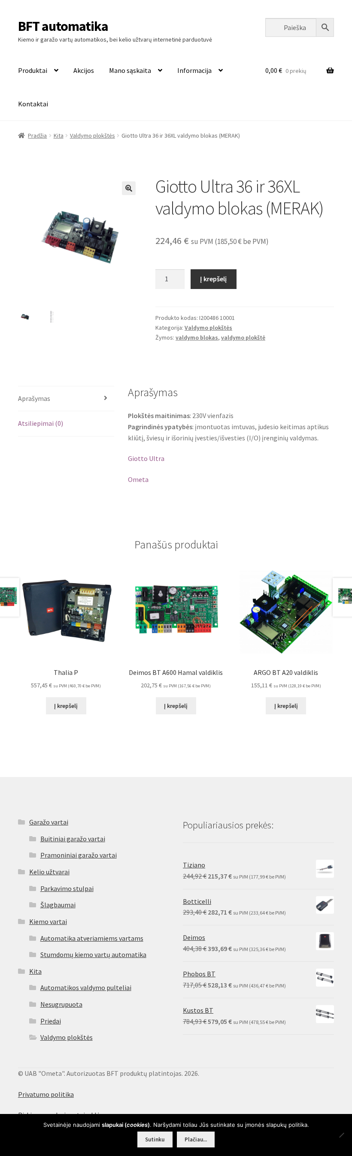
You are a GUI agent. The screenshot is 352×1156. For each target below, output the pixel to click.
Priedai (50, 1021)
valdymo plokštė (243, 337)
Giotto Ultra (146, 458)
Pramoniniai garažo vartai (78, 855)
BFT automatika (63, 26)
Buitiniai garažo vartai (72, 838)
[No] (341, 1135)
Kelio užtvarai (49, 871)
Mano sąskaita (130, 70)
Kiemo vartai (48, 921)
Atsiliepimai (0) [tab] (40, 423)
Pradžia (37, 135)
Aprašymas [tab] (34, 398)
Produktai (32, 70)
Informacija (194, 70)
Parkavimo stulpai (67, 888)
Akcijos (83, 70)
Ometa (138, 479)
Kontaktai (33, 103)
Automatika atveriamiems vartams (91, 938)
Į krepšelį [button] (66, 706)
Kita (59, 135)
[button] (129, 188)
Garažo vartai (48, 822)
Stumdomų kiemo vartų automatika (93, 954)
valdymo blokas (197, 337)
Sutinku (154, 1139)
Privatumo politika (46, 1094)
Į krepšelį (213, 278)
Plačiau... (196, 1139)
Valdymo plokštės (92, 135)
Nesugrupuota (61, 1004)
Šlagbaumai (58, 904)
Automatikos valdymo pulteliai (85, 987)
